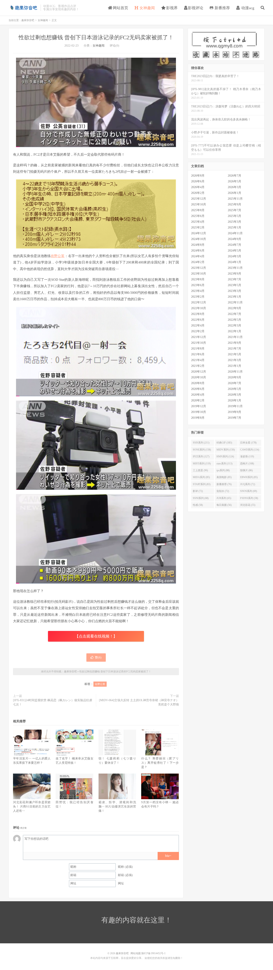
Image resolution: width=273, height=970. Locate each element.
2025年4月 (198, 221)
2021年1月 (234, 365)
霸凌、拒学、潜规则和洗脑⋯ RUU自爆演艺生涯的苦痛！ (117, 806)
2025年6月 (198, 216)
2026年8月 (198, 175)
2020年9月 (234, 377)
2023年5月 (234, 285)
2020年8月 (198, 383)
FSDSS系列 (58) (249, 498)
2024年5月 (234, 250)
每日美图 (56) (224, 504)
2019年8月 (198, 417)
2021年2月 (198, 365)
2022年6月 (198, 319)
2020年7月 (234, 383)
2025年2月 (198, 227)
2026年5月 (234, 181)
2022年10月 (198, 308)
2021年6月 (198, 354)
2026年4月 (198, 187)
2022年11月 (235, 302)
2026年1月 (234, 193)
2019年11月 (235, 406)
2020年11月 (235, 371)
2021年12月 (198, 337)
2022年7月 (234, 314)
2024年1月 (234, 262)
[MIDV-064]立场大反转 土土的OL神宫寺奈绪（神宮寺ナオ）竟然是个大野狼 (139, 702)
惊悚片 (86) (246, 470)
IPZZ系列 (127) (201, 456)
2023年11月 (235, 267)
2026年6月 (198, 181)
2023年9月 (234, 273)
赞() (98, 657)
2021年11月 (235, 337)
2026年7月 (234, 175)
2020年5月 (234, 389)
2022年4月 (198, 325)
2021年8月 (198, 348)
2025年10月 (198, 204)
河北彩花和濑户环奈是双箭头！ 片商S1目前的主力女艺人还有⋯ (32, 806)
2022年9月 (234, 308)
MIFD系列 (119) (202, 463)
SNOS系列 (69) (248, 491)
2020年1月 (234, 400)
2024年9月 (234, 239)
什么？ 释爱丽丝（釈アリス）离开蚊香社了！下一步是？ (160, 763)
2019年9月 (234, 412)
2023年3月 (234, 291)
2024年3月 (234, 256)
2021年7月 (234, 348)
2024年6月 (198, 250)
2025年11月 (235, 198)
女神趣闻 (146, 8)
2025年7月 (234, 210)
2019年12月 (198, 406)
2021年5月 (234, 354)
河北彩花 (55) (247, 504)
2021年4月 (198, 360)
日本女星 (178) (248, 442)
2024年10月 (198, 239)
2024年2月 (198, 262)
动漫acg (247, 8)
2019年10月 (198, 412)
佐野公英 (57, 256)
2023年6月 (198, 285)
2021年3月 (234, 360)
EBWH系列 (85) (249, 477)
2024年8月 (198, 244)
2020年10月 (198, 377)
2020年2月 (198, 400)
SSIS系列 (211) (201, 442)
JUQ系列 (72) (247, 484)
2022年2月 (198, 331)
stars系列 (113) (224, 463)
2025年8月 (198, 210)
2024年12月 (198, 233)
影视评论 (195, 8)
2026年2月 (198, 193)
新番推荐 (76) (224, 484)
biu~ (168, 855)
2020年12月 (198, 371)
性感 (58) (198, 504)
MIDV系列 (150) (225, 449)
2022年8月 (198, 314)
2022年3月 (234, 325)
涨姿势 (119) (247, 456)
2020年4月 (198, 394)
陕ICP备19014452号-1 (153, 953)
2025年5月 (234, 216)
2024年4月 (198, 256)
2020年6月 (198, 389)
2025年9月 (234, 204)
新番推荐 (221, 8)
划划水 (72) (222, 491)
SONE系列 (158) (202, 449)
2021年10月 (198, 342)
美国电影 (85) (224, 477)
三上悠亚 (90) (200, 470)
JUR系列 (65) (223, 498)
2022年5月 (234, 319)
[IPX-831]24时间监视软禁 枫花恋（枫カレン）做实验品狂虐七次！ (52, 702)
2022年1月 (234, 331)
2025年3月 (234, 221)
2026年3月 (234, 187)
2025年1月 (234, 227)
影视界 (171, 8)
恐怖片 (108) (247, 463)
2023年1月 (234, 296)
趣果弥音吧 (23, 7)
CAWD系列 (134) (249, 449)
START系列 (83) (202, 484)
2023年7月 (234, 279)
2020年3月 (234, 394)
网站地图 (136, 953)
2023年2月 (198, 296)
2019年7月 (234, 417)
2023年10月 (198, 273)
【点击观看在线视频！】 (96, 636)
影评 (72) (198, 491)
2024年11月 (235, 233)
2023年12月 (198, 267)
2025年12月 (198, 198)
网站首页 (120, 8)
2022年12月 (198, 302)
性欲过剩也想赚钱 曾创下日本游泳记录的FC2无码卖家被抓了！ (96, 37)
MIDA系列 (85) (201, 477)
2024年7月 (234, 244)
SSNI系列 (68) (201, 498)
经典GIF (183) (224, 442)
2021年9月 (234, 342)
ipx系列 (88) (223, 470)
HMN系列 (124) (225, 456)
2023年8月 (198, 279)
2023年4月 (198, 291)
